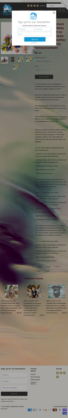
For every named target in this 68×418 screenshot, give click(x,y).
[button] (54, 13)
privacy (34, 52)
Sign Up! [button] (35, 39)
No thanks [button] (34, 42)
